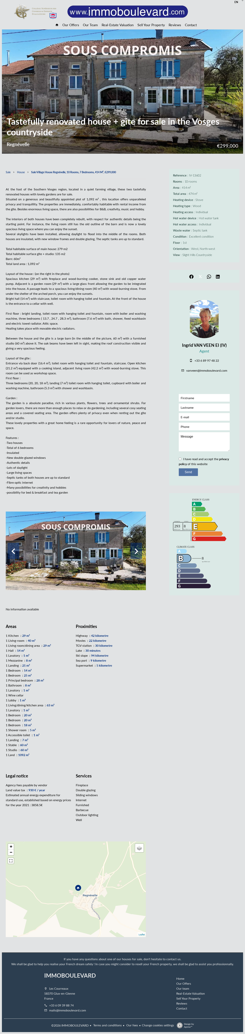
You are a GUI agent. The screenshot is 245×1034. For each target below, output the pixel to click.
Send (188, 472)
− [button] (11, 852)
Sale (8, 172)
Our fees (132, 1025)
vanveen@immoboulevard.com (206, 370)
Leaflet (142, 934)
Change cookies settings (158, 1025)
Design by (189, 1025)
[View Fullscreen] (11, 861)
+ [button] (11, 846)
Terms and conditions (107, 1025)
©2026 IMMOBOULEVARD (70, 1025)
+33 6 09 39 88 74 (61, 1005)
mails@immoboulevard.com (67, 1010)
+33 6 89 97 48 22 (206, 360)
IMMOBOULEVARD (70, 975)
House (21, 172)
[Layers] (139, 848)
